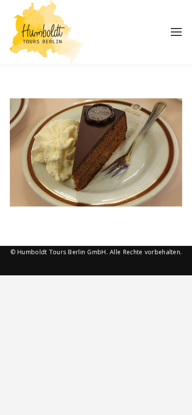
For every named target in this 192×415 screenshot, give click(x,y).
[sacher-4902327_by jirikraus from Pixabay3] (96, 152)
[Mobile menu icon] (176, 32)
